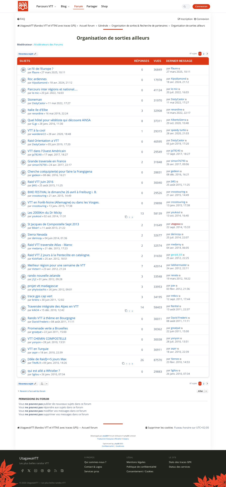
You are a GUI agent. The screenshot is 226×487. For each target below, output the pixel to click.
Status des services (179, 466)
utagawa (176, 223)
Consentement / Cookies (140, 471)
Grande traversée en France (47, 161)
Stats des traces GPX (180, 462)
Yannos (175, 358)
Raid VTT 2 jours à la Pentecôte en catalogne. (59, 255)
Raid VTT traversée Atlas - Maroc (50, 245)
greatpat (37, 332)
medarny (37, 248)
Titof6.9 (36, 362)
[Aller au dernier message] (179, 68)
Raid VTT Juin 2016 (40, 182)
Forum (78, 6)
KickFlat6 (37, 258)
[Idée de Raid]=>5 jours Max (47, 359)
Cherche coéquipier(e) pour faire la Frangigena (60, 171)
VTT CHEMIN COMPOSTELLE (47, 338)
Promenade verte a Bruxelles (48, 328)
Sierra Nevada (37, 234)
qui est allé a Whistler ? (44, 371)
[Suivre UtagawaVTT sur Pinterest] (49, 471)
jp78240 (37, 154)
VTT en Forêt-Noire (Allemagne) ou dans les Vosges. (63, 202)
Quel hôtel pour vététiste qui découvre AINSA (59, 120)
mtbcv (174, 295)
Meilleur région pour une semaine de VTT (56, 265)
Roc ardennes (37, 79)
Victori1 (36, 269)
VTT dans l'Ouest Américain (47, 151)
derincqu (37, 238)
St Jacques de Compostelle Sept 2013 (53, 224)
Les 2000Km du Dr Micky (45, 212)
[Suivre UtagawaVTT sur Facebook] (22, 471)
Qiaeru (126, 439)
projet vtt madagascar (43, 286)
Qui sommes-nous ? (95, 462)
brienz (35, 299)
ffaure (35, 72)
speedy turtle (178, 130)
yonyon (36, 342)
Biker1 (36, 227)
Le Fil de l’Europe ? (40, 69)
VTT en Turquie (38, 349)
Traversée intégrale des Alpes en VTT (53, 306)
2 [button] (203, 53)
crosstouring (39, 195)
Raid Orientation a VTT (43, 141)
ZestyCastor (38, 103)
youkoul (36, 216)
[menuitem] (21, 19)
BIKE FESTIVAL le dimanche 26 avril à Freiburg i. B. (62, 192)
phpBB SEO (118, 444)
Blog (64, 6)
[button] (207, 54)
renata (174, 275)
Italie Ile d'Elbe (38, 110)
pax (173, 285)
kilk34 (35, 310)
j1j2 (34, 279)
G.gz (34, 123)
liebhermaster (179, 265)
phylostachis (39, 289)
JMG (34, 185)
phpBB (105, 436)
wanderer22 (39, 134)
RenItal (175, 306)
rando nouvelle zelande (44, 275)
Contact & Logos (93, 466)
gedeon (36, 175)
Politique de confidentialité (141, 466)
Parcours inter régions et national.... (53, 89)
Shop (104, 6)
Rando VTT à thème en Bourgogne (51, 318)
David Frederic (40, 321)
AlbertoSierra (178, 119)
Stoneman (35, 99)
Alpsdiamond (39, 82)
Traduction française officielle (109, 439)
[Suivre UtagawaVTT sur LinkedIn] (36, 471)
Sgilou (35, 374)
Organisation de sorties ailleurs (113, 38)
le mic (35, 92)
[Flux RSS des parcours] (55, 471)
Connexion (201, 6)
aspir (35, 352)
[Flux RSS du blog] (62, 471)
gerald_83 (176, 254)
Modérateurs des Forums (48, 44)
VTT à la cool (36, 130)
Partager (92, 6)
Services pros (91, 471)
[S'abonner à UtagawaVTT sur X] (29, 471)
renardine (37, 113)
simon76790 (39, 164)
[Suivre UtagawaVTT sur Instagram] (42, 471)
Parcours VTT (45, 6)
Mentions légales (136, 462)
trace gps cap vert (40, 296)
